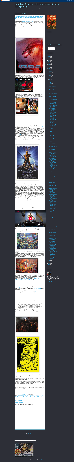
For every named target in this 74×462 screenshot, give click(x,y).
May (50, 79)
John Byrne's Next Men (37, 288)
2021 (49, 61)
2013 (49, 263)
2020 (49, 63)
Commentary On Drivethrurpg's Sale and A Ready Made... (52, 214)
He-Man (27, 123)
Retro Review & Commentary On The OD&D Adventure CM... (52, 131)
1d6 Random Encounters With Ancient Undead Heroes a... (53, 94)
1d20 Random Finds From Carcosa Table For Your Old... (52, 109)
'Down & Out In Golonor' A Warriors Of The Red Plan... (53, 144)
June (50, 78)
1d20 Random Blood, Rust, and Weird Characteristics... (52, 242)
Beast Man (19, 134)
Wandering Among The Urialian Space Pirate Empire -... (52, 201)
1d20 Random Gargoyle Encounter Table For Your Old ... (52, 162)
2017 (49, 67)
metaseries (17, 279)
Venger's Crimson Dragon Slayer (27, 21)
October (50, 72)
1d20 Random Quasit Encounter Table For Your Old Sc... (52, 159)
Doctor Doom (22, 293)
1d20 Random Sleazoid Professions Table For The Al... (53, 251)
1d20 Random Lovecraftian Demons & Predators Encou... (52, 204)
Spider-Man (26, 300)
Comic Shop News (29, 279)
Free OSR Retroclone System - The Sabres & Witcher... (52, 115)
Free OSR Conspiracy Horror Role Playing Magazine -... (52, 257)
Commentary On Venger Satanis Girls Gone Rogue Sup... (52, 103)
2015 (49, 260)
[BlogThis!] (29, 394)
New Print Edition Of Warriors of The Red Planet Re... (52, 156)
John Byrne (25, 278)
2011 (49, 266)
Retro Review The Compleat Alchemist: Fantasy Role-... (52, 248)
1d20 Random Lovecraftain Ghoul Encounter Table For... (53, 125)
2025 (49, 56)
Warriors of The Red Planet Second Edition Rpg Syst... (53, 128)
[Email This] (28, 394)
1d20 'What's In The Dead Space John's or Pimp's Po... (53, 211)
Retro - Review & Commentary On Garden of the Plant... (52, 192)
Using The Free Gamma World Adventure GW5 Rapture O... (53, 97)
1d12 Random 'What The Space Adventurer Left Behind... (53, 147)
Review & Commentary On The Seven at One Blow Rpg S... (53, 165)
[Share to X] (30, 394)
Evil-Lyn (42, 126)
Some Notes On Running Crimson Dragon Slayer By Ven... (53, 195)
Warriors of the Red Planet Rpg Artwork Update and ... (52, 174)
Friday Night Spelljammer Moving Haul (53, 168)
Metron (22, 285)
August (50, 75)
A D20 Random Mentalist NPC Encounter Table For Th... (53, 171)
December (51, 69)
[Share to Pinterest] (32, 394)
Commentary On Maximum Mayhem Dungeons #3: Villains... (52, 90)
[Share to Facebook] (31, 394)
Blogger (42, 459)
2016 (49, 68)
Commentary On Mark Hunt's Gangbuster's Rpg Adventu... (52, 245)
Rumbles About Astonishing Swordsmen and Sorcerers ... (52, 223)
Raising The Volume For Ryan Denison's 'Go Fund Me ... (52, 87)
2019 (49, 64)
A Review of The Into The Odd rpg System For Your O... (53, 254)
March (50, 82)
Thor (35, 293)
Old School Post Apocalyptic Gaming (35, 396)
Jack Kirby (35, 278)
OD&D (18, 396)
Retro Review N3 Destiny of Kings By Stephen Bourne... (53, 227)
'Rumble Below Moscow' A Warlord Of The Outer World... (52, 186)
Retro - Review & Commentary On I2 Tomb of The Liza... (52, 217)
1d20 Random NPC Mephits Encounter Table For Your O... (52, 150)
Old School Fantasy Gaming (24, 396)
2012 (49, 264)
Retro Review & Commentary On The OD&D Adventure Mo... (53, 141)
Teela (16, 124)
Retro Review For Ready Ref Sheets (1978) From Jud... (53, 239)
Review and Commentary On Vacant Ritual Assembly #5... (53, 189)
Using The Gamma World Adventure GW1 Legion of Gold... (53, 106)
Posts (49, 47)
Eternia (21, 119)
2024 (49, 57)
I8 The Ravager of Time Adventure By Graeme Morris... (53, 198)
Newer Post (17, 430)
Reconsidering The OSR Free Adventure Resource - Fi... (52, 138)
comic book (39, 278)
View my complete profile (51, 281)
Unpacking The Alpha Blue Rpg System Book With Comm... (52, 177)
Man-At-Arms (36, 123)
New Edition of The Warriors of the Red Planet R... (52, 180)
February (50, 83)
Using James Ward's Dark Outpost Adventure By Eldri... (52, 118)
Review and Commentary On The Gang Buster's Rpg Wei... (53, 100)
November (51, 71)
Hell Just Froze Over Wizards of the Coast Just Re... (52, 183)
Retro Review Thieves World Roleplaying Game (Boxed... (52, 233)
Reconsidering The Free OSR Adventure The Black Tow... (52, 121)
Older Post (42, 430)
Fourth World (21, 279)
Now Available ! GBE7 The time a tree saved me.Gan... (53, 236)
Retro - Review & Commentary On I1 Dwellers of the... (52, 220)
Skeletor (33, 119)
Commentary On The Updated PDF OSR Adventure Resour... (52, 135)
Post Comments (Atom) (32, 433)
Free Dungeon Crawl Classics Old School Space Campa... (52, 112)
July (50, 76)
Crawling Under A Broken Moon (32, 377)
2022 (49, 60)
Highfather (34, 285)
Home (30, 430)
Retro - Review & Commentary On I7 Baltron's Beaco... (52, 207)
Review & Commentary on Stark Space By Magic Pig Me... (52, 153)
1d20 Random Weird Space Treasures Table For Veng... (52, 230)
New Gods (23, 280)
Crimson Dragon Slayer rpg (32, 395)
